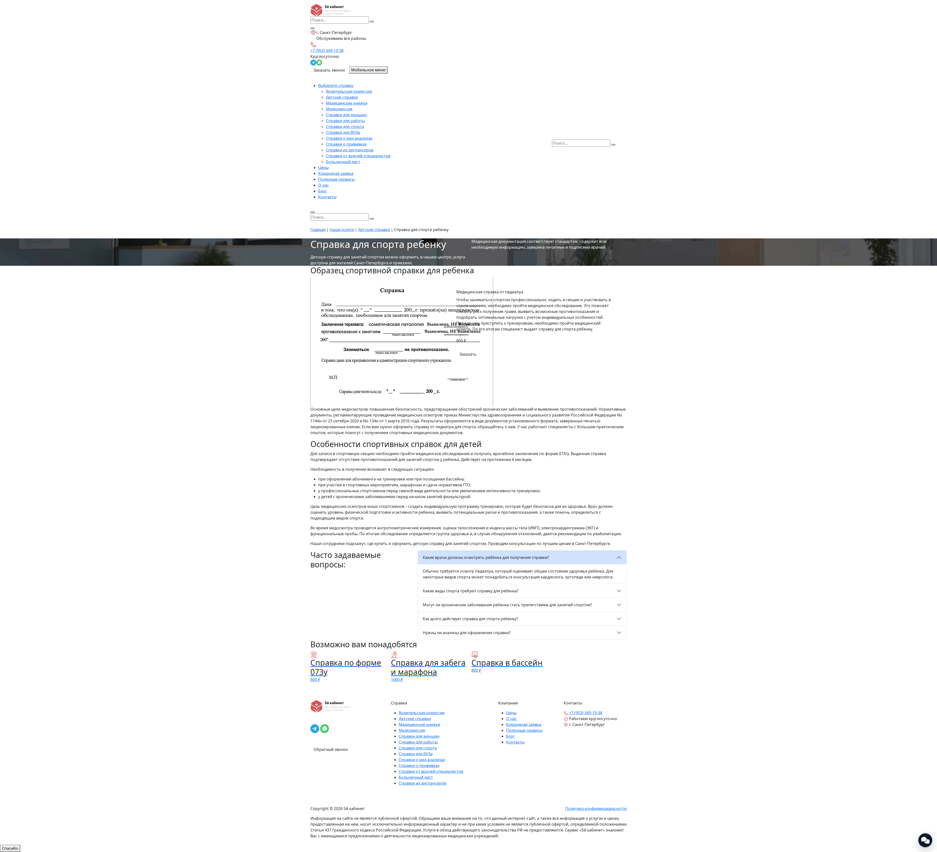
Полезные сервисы (336, 179)
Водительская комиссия (349, 91)
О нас (323, 185)
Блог (322, 191)
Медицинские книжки (346, 103)
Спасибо (10, 848)
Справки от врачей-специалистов (358, 156)
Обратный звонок (331, 749)
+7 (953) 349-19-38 (327, 50)
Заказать (468, 354)
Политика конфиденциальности (596, 808)
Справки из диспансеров (349, 150)
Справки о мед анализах (349, 138)
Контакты (327, 197)
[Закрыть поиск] (312, 212)
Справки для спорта (345, 126)
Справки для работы (345, 120)
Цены (323, 167)
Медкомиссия (339, 109)
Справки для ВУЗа (343, 132)
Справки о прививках (346, 144)
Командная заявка (335, 173)
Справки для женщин (346, 114)
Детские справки (342, 97)
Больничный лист (343, 161)
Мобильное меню (368, 70)
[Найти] (372, 21)
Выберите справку (335, 85)
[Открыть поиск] (312, 28)
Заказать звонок (329, 70)
